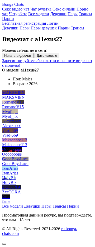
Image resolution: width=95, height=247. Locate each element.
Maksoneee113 (14, 140)
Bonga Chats (13, 4)
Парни (8, 18)
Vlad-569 (10, 130)
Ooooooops (12, 149)
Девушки (58, 14)
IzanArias (10, 168)
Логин (53, 23)
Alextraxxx (11, 121)
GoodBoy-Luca (15, 159)
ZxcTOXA (11, 187)
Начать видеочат (17, 56)
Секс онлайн (64, 9)
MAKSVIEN (13, 92)
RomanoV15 (13, 102)
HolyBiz (9, 178)
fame (6, 196)
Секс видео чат (15, 9)
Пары (73, 14)
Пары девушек (44, 28)
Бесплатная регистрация (24, 23)
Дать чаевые (47, 56)
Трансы (85, 14)
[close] (4, 244)
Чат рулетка (40, 9)
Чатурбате (18, 14)
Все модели (38, 14)
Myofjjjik (10, 111)
